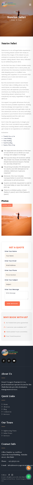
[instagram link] (12, 475)
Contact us (7, 412)
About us (6, 407)
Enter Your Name (11, 251)
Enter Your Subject (11, 280)
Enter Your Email (10, 261)
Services (6, 414)
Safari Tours (7, 433)
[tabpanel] (16, 220)
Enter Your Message (12, 289)
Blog (5, 409)
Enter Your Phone (11, 270)
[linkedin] (14, 361)
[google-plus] (9, 361)
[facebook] (3, 361)
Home (13, 20)
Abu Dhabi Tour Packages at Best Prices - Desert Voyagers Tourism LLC (16, 479)
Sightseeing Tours (9, 431)
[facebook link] (9, 475)
